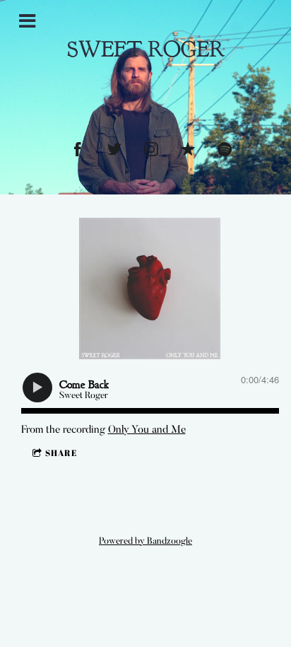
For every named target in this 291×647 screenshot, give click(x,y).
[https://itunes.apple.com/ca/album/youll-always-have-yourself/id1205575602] (188, 149)
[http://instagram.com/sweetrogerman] (151, 149)
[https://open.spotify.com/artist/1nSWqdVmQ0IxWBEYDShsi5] (225, 149)
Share (61, 452)
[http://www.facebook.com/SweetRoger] (78, 149)
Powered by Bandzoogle (145, 541)
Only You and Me (147, 430)
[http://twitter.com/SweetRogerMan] (114, 149)
